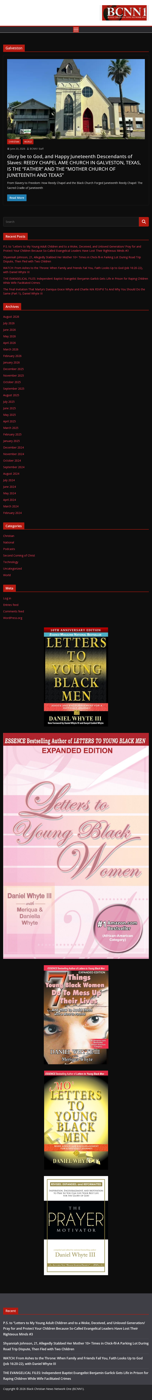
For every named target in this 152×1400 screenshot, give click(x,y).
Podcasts (9, 549)
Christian (14, 141)
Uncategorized (12, 568)
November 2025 (13, 375)
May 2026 (9, 336)
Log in (7, 598)
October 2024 (12, 460)
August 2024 (11, 473)
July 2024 (9, 480)
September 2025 (13, 388)
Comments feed (13, 611)
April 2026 (9, 343)
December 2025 (13, 369)
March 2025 (10, 428)
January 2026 (11, 362)
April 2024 (9, 500)
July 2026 (9, 323)
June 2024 (9, 487)
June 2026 (9, 330)
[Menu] (76, 30)
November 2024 (13, 454)
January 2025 (11, 441)
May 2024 (9, 493)
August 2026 (11, 316)
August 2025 (11, 395)
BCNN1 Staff (37, 148)
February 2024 (12, 513)
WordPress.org (12, 618)
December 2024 (13, 447)
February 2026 (12, 356)
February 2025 (12, 434)
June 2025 (9, 408)
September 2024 (13, 467)
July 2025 (9, 402)
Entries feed (10, 605)
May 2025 (9, 415)
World (28, 141)
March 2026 (10, 349)
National (8, 542)
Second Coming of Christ (19, 555)
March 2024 (10, 506)
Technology (10, 562)
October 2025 (12, 382)
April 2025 (9, 421)
